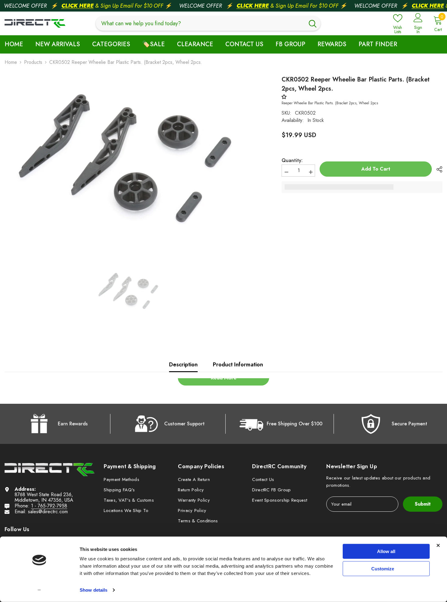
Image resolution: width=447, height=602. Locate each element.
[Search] (208, 23)
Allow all (386, 551)
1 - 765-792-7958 (49, 505)
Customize (382, 568)
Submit (423, 503)
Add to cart (375, 168)
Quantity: (292, 160)
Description (183, 364)
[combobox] (200, 23)
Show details (93, 590)
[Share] (437, 169)
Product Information (238, 364)
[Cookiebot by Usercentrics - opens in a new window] (39, 590)
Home (11, 62)
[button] (285, 96)
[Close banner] (438, 545)
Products (33, 62)
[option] (129, 161)
